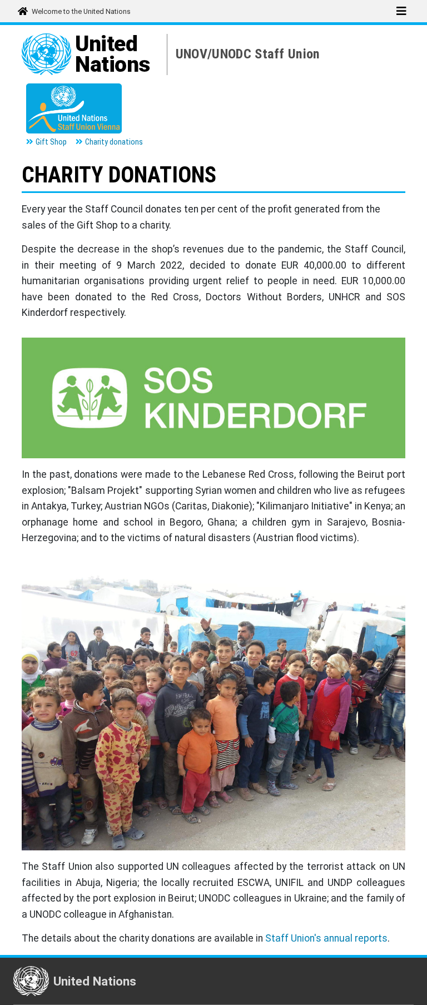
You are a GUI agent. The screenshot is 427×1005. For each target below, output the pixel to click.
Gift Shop (51, 142)
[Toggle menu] (401, 11)
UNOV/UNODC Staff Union (248, 54)
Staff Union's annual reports (326, 938)
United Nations (112, 54)
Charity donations (114, 142)
